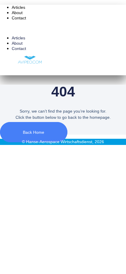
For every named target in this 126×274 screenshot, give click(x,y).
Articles (18, 7)
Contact (19, 18)
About (17, 12)
